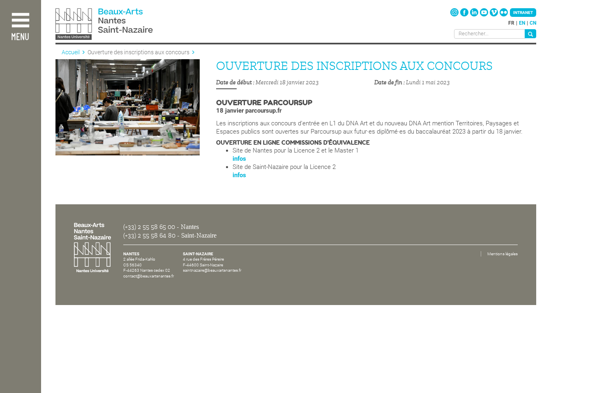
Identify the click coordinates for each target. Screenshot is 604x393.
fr (511, 23)
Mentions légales (502, 254)
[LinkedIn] (475, 15)
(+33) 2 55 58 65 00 (149, 227)
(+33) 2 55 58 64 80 (149, 235)
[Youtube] (484, 15)
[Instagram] (455, 15)
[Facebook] (465, 15)
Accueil (71, 52)
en (522, 23)
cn (533, 23)
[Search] (530, 33)
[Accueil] (122, 25)
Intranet (523, 12)
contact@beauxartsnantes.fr (148, 276)
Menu (20, 37)
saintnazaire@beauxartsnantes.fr (212, 270)
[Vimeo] (494, 15)
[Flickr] (504, 15)
